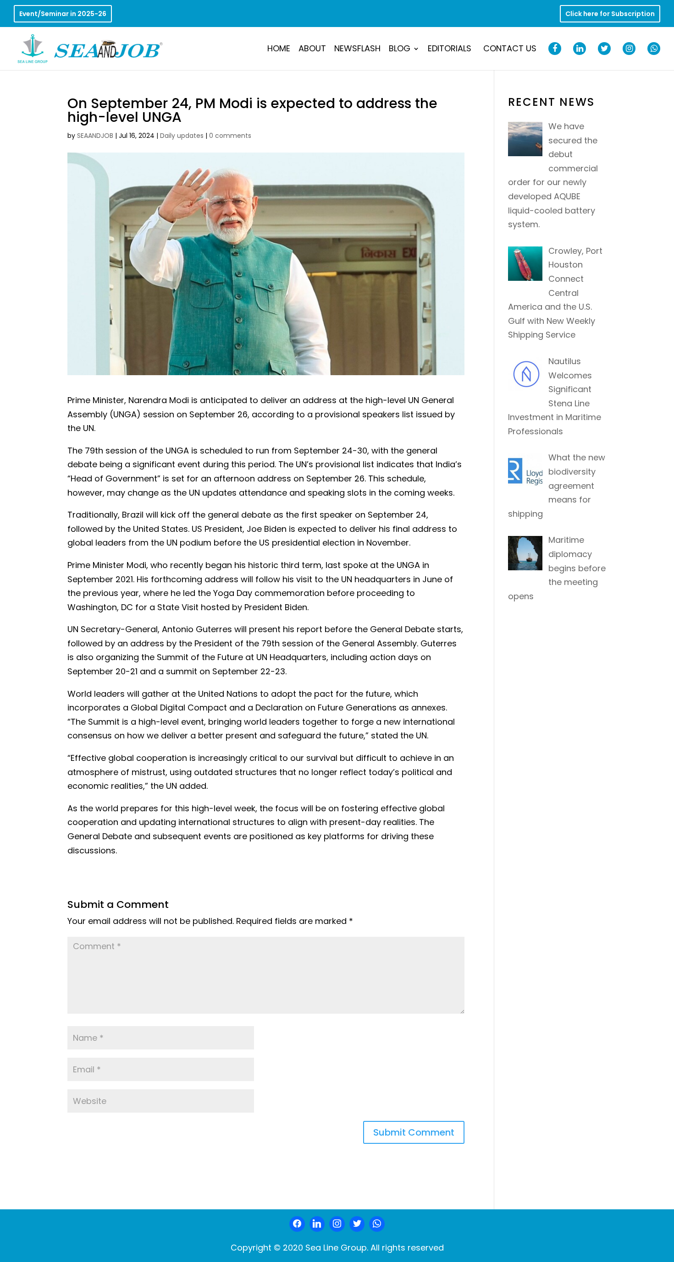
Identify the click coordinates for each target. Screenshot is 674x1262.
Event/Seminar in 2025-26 (62, 14)
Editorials (449, 49)
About (312, 49)
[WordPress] (357, 1224)
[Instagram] (337, 1224)
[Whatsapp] (377, 1224)
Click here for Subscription (610, 14)
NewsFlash (357, 49)
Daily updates (182, 135)
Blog (399, 49)
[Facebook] (297, 1224)
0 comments (230, 135)
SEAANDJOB (95, 135)
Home (278, 49)
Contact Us (509, 49)
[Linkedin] (317, 1224)
